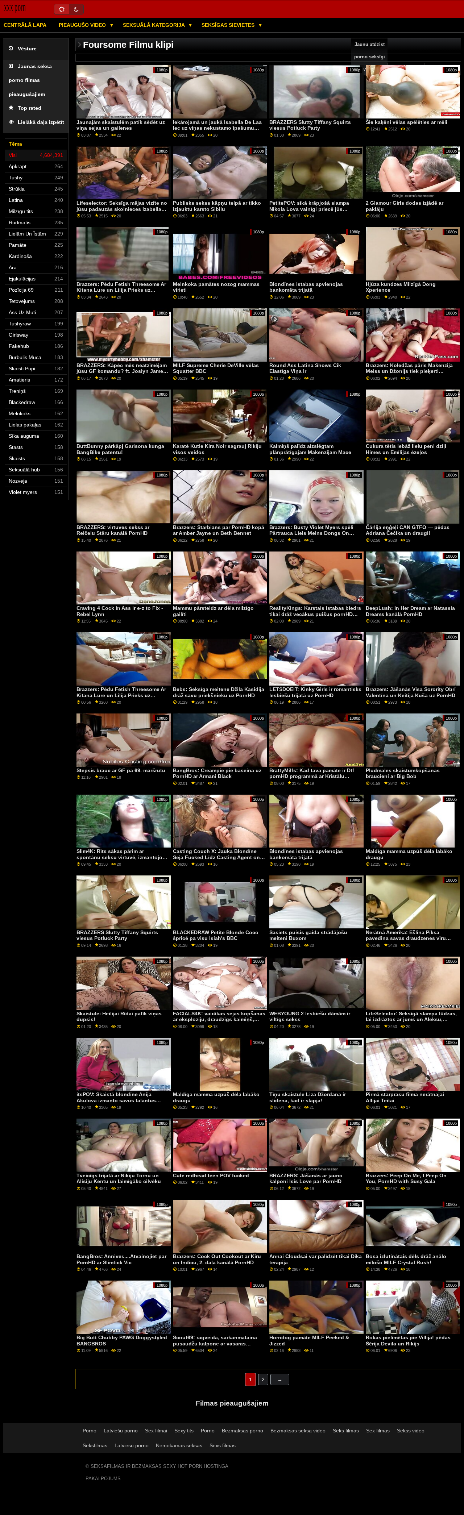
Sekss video (410, 1430)
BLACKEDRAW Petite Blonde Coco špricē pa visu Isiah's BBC (215, 935)
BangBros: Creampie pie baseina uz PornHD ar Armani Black (217, 773)
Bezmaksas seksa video (298, 1430)
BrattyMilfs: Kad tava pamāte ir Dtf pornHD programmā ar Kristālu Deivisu (311, 776)
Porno (89, 1430)
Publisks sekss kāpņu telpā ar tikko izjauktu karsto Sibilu (217, 206)
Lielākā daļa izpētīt (41, 122)
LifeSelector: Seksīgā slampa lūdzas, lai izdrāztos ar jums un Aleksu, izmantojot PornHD (411, 1019)
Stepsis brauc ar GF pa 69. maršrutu (120, 770)
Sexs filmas (223, 1445)
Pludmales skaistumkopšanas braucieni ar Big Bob (403, 773)
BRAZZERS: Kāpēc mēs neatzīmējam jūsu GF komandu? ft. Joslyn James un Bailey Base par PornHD (121, 371)
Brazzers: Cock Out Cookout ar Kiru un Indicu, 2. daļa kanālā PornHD (217, 1259)
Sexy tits (184, 1430)
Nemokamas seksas (179, 1445)
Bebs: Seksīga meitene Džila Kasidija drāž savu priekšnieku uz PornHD (218, 692)
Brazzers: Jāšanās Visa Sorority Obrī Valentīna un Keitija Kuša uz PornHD (411, 692)
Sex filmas (378, 1430)
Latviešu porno (121, 1430)
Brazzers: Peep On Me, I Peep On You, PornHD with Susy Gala (406, 1179)
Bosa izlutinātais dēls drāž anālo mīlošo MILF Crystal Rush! (406, 1259)
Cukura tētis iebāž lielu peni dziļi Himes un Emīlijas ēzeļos (406, 449)
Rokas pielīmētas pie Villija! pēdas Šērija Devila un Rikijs (408, 1341)
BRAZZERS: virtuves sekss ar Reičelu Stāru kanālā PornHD (112, 530)
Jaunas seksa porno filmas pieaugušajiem (30, 80)
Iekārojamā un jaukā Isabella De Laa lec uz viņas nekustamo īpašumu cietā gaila (217, 128)
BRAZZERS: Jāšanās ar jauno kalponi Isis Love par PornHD (306, 1179)
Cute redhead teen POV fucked (211, 1175)
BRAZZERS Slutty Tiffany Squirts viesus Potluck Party (310, 125)
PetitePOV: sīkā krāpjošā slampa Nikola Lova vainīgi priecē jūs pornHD (309, 209)
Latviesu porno (132, 1445)
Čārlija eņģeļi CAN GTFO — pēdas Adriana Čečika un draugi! (408, 530)
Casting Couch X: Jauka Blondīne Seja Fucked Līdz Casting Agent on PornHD (216, 857)
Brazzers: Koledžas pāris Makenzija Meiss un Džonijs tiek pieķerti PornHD (409, 371)
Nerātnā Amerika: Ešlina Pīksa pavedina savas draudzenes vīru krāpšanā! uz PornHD (406, 938)
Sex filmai (156, 1430)
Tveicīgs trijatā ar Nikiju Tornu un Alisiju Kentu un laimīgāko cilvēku (118, 1179)
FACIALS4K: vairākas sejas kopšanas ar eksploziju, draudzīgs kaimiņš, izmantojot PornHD (219, 1019)
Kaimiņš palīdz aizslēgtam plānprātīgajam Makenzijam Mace (310, 449)
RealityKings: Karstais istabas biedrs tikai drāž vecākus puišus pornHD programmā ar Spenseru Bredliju (315, 614)
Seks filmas (346, 1430)
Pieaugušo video (83, 25)
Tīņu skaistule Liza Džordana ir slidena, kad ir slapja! (307, 1097)
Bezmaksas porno (242, 1430)
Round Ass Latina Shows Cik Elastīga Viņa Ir (305, 368)
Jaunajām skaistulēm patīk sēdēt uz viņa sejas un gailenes (120, 125)
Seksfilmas (95, 1445)
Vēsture (27, 48)
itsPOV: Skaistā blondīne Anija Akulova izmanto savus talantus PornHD (116, 1100)
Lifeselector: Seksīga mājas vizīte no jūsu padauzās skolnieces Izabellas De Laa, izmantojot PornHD (121, 209)
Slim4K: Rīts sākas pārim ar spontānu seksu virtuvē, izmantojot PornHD (120, 857)
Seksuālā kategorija (154, 25)
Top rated (29, 108)
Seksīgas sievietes (229, 25)
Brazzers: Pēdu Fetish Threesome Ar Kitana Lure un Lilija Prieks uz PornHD (121, 290)
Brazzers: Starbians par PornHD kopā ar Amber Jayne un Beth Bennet (218, 530)
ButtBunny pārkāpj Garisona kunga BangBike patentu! (120, 449)
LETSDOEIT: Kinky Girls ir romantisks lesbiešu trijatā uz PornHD (315, 692)
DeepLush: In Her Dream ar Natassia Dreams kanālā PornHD (410, 611)
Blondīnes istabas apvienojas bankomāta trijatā (306, 287)
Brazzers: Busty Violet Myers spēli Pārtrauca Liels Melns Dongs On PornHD (311, 533)
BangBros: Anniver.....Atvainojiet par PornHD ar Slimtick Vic (121, 1259)
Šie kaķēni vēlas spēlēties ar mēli (406, 122)
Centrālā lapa (25, 25)
